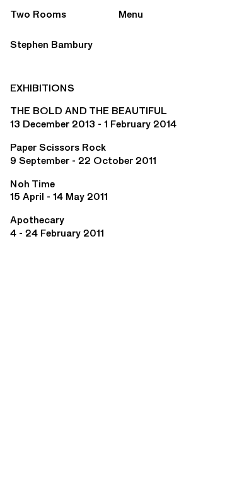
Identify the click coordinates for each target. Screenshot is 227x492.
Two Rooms (38, 14)
